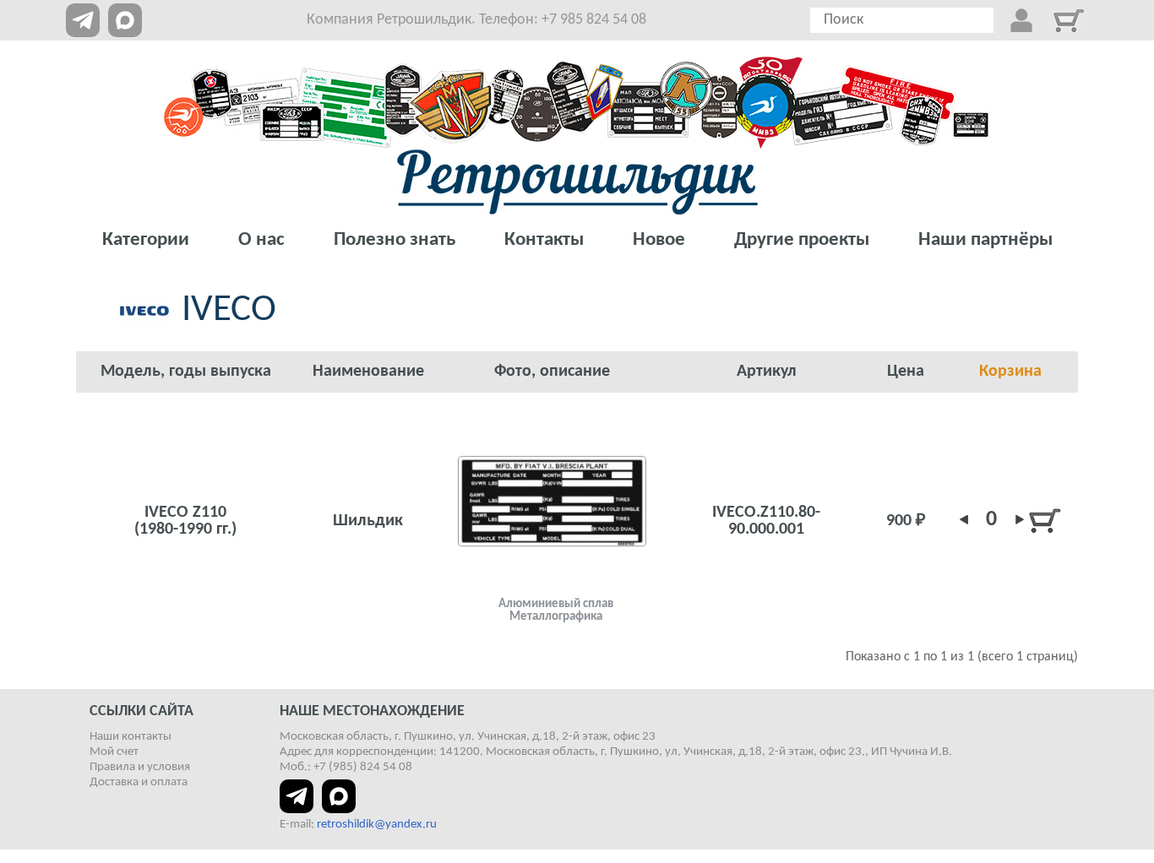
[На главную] (577, 181)
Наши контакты (130, 736)
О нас (261, 240)
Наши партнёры (985, 240)
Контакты (544, 240)
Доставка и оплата (139, 782)
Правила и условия (140, 767)
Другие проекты (801, 240)
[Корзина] (1068, 21)
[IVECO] (552, 501)
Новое (659, 240)
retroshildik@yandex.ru (377, 824)
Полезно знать (394, 240)
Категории (145, 240)
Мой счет (114, 752)
